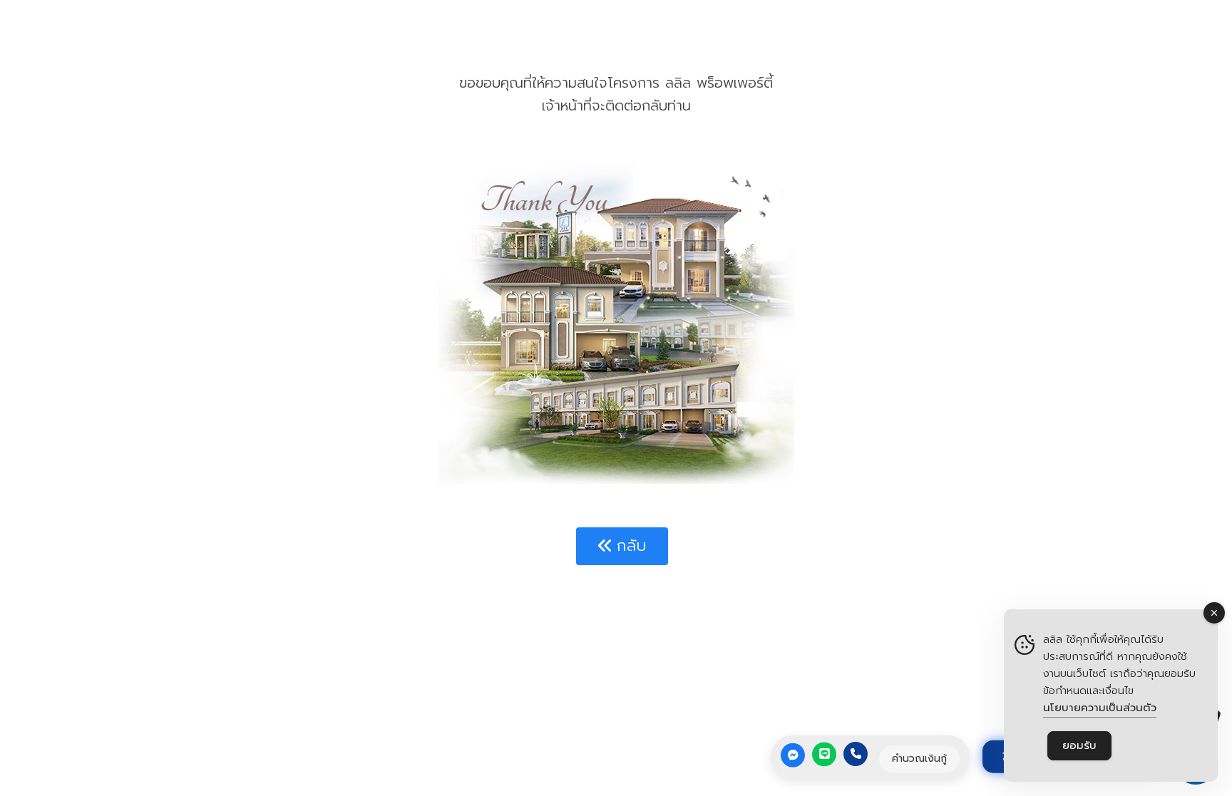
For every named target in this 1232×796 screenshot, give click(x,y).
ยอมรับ (1079, 745)
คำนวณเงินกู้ (919, 758)
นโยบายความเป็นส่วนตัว (1099, 707)
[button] (622, 546)
